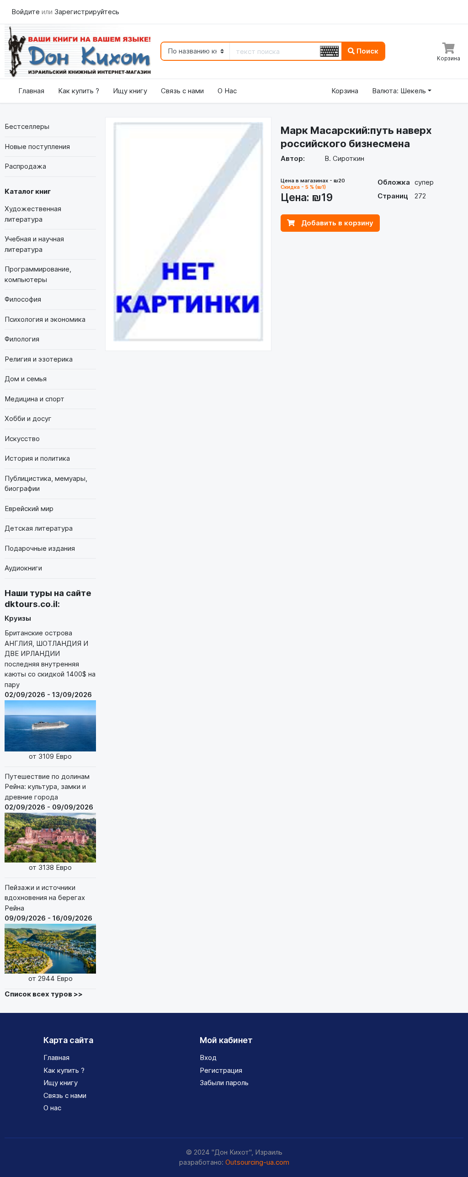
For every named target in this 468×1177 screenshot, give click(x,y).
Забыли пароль (224, 1082)
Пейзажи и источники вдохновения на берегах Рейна (48, 933)
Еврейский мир (29, 508)
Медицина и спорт (34, 398)
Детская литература (39, 528)
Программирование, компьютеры (38, 274)
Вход (208, 1057)
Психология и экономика (45, 319)
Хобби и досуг (28, 418)
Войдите (26, 11)
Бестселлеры (27, 126)
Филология (22, 339)
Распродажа (25, 166)
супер (424, 182)
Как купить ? (78, 90)
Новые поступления (37, 146)
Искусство (22, 438)
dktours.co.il (31, 604)
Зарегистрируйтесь (86, 11)
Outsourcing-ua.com (257, 1162)
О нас (52, 1107)
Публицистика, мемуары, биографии (46, 483)
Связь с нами (182, 90)
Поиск (366, 51)
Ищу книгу (130, 90)
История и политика (37, 458)
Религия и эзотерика (39, 359)
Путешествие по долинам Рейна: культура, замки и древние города (49, 822)
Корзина (344, 90)
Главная (31, 90)
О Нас (227, 90)
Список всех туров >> (44, 994)
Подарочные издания (40, 548)
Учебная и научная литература (34, 244)
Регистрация (221, 1070)
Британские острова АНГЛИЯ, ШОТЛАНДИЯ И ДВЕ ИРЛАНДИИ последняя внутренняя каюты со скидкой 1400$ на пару (50, 694)
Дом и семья (26, 378)
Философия (23, 299)
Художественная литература (33, 214)
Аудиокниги (23, 568)
